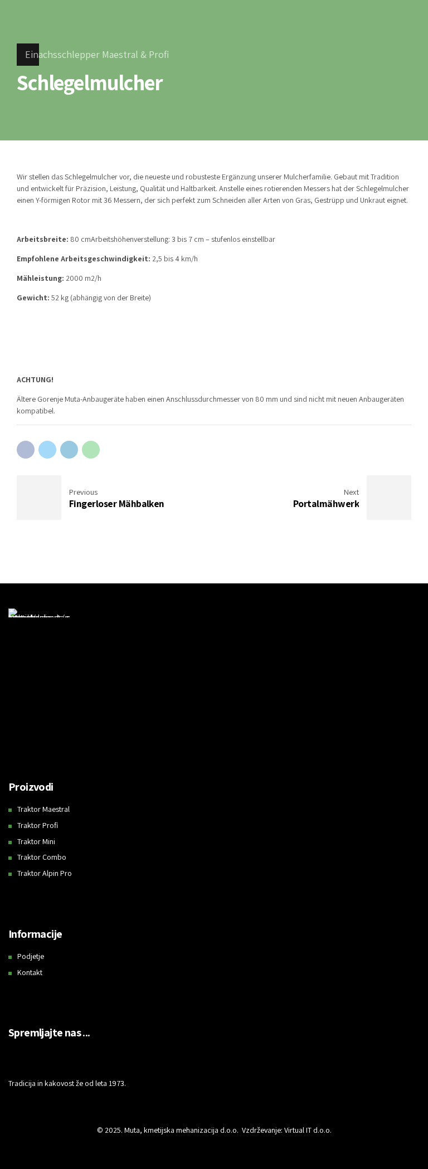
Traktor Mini (36, 841)
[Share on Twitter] (47, 450)
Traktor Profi (37, 825)
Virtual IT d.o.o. (308, 1130)
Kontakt (29, 972)
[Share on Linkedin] (69, 450)
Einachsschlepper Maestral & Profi (97, 54)
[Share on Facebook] (26, 450)
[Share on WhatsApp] (91, 450)
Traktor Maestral (43, 809)
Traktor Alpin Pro (44, 873)
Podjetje (30, 956)
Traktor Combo (41, 857)
